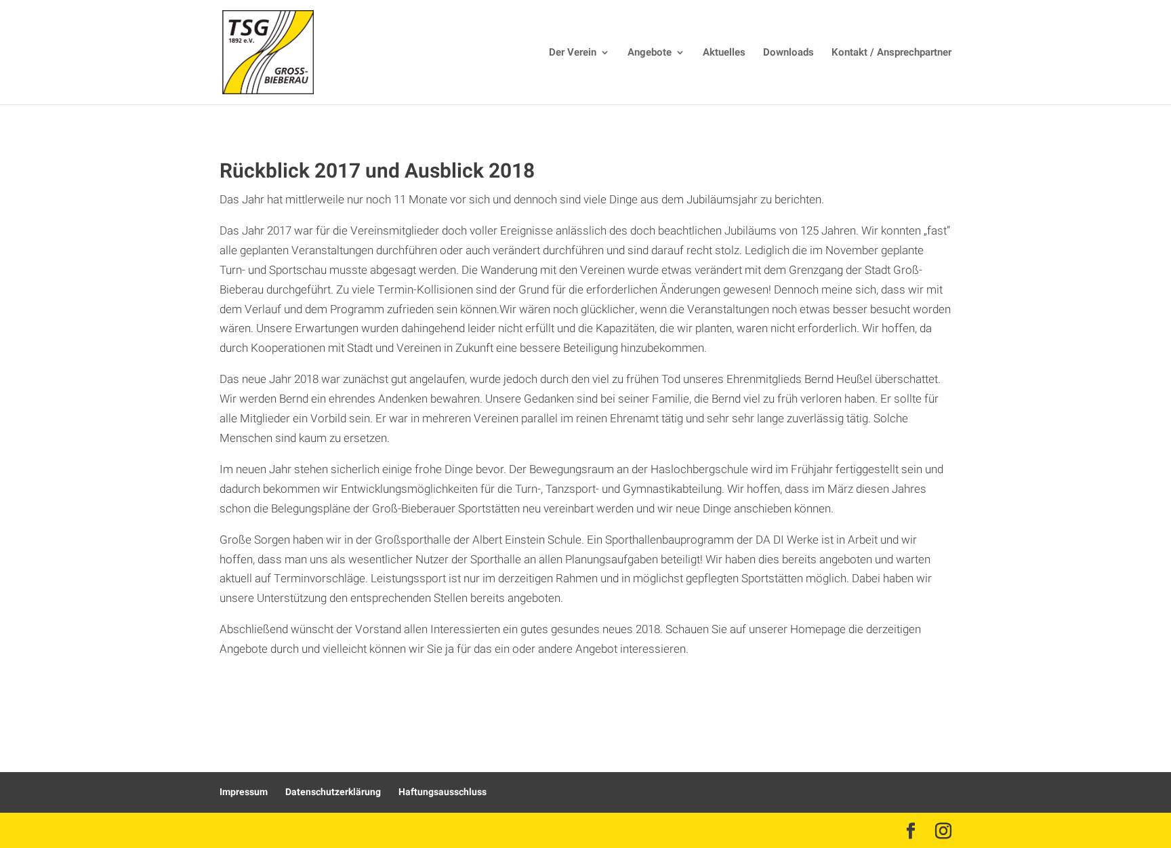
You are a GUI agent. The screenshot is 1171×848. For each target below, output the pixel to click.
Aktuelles (724, 53)
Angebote (650, 53)
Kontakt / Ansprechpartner (891, 53)
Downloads (788, 53)
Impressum (244, 792)
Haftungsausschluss (442, 792)
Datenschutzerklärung (333, 792)
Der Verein (572, 53)
